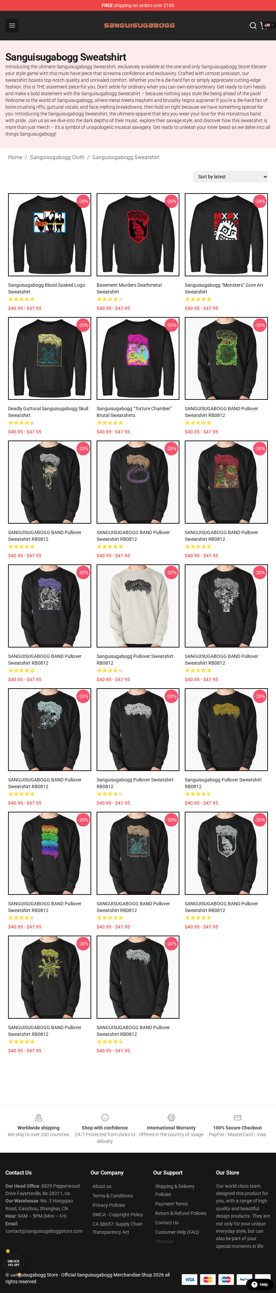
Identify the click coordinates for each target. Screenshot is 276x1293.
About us (102, 1186)
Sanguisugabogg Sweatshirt (126, 157)
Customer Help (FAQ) (177, 1232)
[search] (253, 26)
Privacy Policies (109, 1205)
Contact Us (166, 1222)
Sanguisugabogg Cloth (57, 157)
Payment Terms (171, 1204)
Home (15, 157)
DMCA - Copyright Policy (118, 1214)
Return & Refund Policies (180, 1213)
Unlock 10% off (14, 1263)
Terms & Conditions (113, 1195)
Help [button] (264, 1284)
